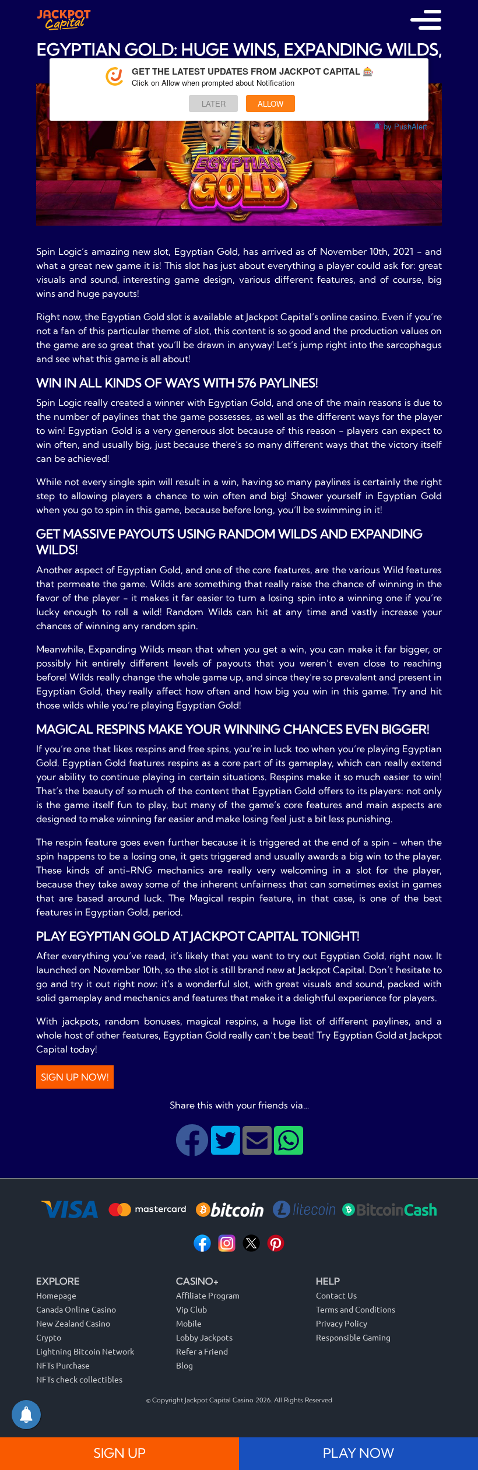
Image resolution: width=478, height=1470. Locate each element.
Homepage (56, 1295)
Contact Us (336, 1295)
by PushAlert (405, 126)
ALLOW (270, 103)
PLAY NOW (358, 1453)
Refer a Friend (202, 1351)
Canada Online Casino (76, 1309)
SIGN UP (119, 1453)
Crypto (48, 1337)
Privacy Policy (341, 1323)
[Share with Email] (258, 1149)
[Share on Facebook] (193, 1149)
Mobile (189, 1323)
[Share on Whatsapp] (288, 1149)
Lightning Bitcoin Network (85, 1351)
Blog (184, 1365)
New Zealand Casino (73, 1323)
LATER (214, 103)
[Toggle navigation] (426, 20)
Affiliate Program (208, 1295)
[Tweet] (226, 1149)
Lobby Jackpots (204, 1337)
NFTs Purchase (63, 1365)
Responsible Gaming (353, 1337)
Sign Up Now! (75, 1077)
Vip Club (191, 1309)
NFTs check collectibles (79, 1379)
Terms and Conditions (355, 1309)
